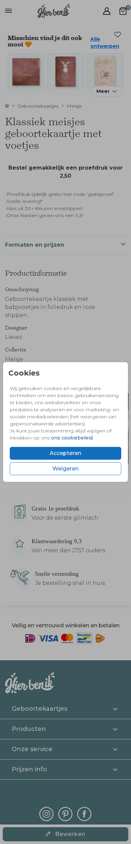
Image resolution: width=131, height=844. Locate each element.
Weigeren (65, 468)
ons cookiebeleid (72, 438)
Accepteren (65, 453)
